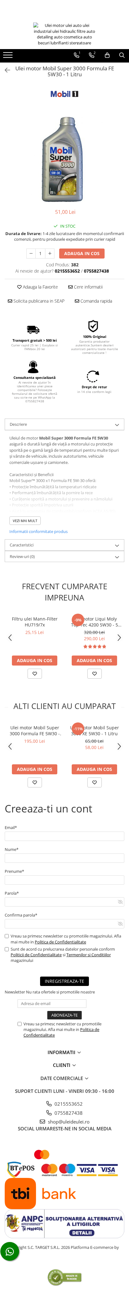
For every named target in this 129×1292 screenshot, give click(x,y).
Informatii (62, 1052)
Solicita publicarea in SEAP (38, 301)
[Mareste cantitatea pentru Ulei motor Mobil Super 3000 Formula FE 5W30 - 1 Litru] (49, 254)
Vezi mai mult (25, 520)
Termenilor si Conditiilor (88, 955)
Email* (11, 827)
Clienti (62, 1065)
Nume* (11, 849)
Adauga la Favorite (40, 287)
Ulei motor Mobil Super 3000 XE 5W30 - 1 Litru (94, 730)
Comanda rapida (95, 301)
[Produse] (8, 57)
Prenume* (14, 871)
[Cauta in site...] (122, 55)
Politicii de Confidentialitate (36, 955)
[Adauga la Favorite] (35, 674)
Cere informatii (88, 287)
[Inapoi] (4, 70)
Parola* (12, 893)
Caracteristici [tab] (22, 545)
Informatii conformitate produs (38, 531)
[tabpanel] (64, 159)
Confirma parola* (21, 915)
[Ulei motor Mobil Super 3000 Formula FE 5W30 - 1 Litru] (64, 159)
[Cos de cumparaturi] (107, 55)
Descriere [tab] (18, 424)
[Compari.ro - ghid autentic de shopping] (64, 1277)
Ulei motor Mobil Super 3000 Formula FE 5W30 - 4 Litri (35, 730)
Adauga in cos (82, 253)
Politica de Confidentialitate (60, 942)
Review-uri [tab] (22, 556)
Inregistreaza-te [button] (64, 981)
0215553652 (68, 1104)
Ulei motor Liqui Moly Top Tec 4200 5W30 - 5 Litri (94, 622)
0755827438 (68, 1113)
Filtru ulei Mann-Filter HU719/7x (35, 622)
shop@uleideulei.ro (68, 1122)
